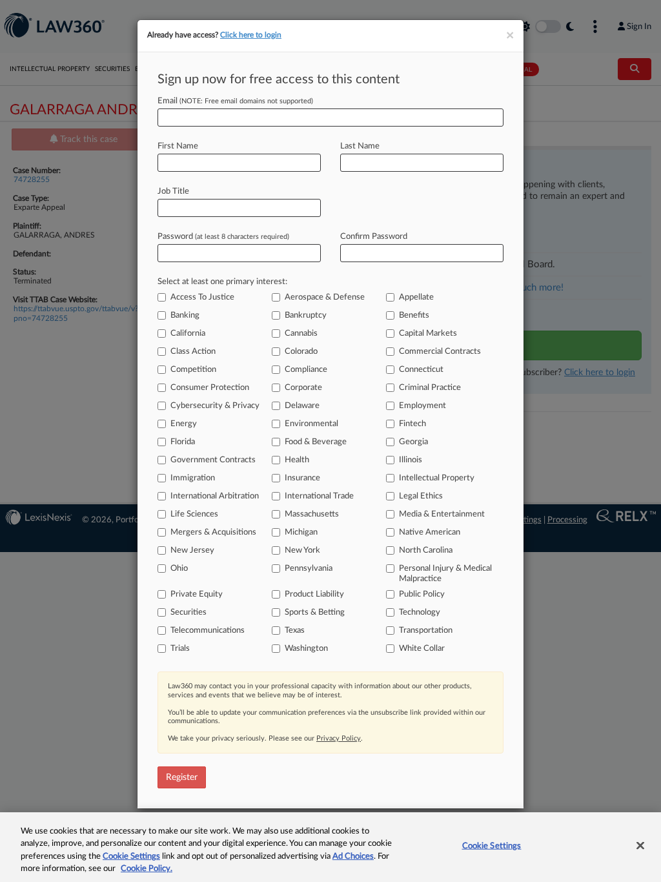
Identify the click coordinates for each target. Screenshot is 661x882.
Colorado (301, 351)
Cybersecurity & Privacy (214, 406)
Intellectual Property (436, 478)
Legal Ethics (421, 496)
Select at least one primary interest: (222, 282)
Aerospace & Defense (325, 297)
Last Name (360, 146)
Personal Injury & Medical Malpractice (445, 573)
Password (223, 236)
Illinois (410, 460)
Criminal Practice (430, 388)
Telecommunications (207, 630)
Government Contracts (213, 460)
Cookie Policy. (146, 869)
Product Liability (314, 594)
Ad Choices (353, 856)
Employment (422, 406)
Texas (295, 630)
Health (297, 460)
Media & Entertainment (442, 514)
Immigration (192, 478)
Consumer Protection (209, 388)
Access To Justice (202, 297)
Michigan (301, 532)
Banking (184, 315)
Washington (306, 648)
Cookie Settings (131, 856)
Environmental (311, 424)
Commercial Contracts (440, 351)
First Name (178, 146)
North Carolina (426, 550)
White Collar (422, 648)
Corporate (303, 388)
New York (302, 550)
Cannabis (301, 333)
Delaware (302, 406)
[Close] (640, 845)
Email (235, 101)
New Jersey (192, 550)
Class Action (193, 351)
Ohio (179, 568)
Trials (180, 648)
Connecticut (421, 369)
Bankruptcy (306, 315)
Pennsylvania (308, 568)
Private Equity (196, 594)
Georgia (413, 442)
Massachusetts (312, 514)
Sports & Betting (315, 612)
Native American (429, 532)
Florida (182, 442)
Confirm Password (373, 236)
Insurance (302, 478)
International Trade (319, 496)
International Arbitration (214, 496)
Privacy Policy (338, 738)
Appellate (416, 297)
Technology (419, 612)
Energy (183, 424)
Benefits (414, 315)
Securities (188, 612)
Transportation (426, 630)
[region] (330, 847)
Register (182, 777)
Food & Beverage (316, 442)
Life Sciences (194, 514)
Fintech (412, 424)
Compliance (306, 369)
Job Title (173, 191)
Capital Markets (428, 333)
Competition (193, 369)
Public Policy (422, 594)
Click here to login (250, 35)
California (187, 333)
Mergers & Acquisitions (213, 532)
